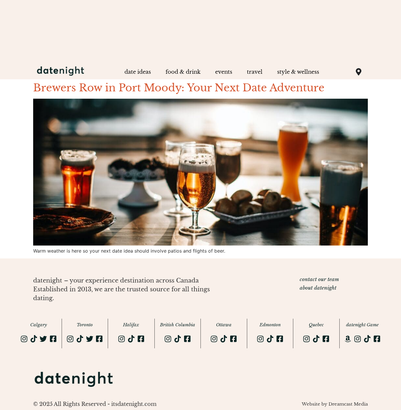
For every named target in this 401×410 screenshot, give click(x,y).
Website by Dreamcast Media (335, 404)
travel (254, 72)
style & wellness (298, 72)
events (223, 72)
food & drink (183, 72)
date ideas (137, 72)
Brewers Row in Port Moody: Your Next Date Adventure (178, 87)
